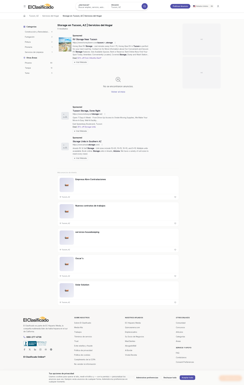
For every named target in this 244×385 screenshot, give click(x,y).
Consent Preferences (185, 362)
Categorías (180, 336)
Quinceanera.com (132, 327)
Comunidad (180, 323)
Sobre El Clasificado (82, 323)
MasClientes (130, 341)
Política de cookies (82, 355)
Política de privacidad (83, 350)
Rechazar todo (170, 377)
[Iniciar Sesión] (218, 6)
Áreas (178, 341)
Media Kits (78, 327)
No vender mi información (85, 364)
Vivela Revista (131, 355)
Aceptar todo (187, 377)
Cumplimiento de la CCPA (84, 359)
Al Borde (128, 350)
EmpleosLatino (131, 332)
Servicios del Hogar (50, 16)
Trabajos (78, 332)
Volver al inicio (118, 91)
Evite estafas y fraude (83, 346)
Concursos (180, 327)
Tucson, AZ (34, 16)
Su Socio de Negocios (134, 336)
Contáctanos (181, 357)
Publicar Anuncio (180, 6)
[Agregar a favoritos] (175, 197)
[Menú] (24, 6)
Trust (76, 341)
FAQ (177, 353)
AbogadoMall (130, 346)
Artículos (179, 332)
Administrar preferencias (147, 377)
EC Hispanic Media (133, 323)
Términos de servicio (83, 336)
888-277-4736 (33, 337)
